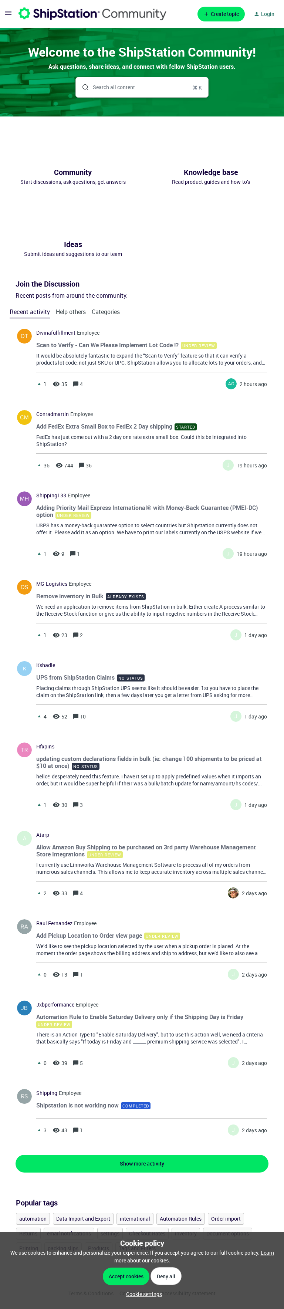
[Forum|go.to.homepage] (92, 13)
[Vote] (39, 384)
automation (33, 1218)
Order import (226, 1218)
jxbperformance (55, 1004)
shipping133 (51, 495)
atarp (42, 835)
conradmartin (52, 414)
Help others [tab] (71, 312)
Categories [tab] (106, 312)
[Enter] (82, 87)
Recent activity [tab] (30, 312)
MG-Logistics (51, 583)
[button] (142, 1294)
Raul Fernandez (54, 923)
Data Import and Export (83, 1218)
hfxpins (45, 746)
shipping (46, 1093)
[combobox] (142, 87)
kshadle (45, 665)
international (135, 1218)
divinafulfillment (55, 332)
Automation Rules (181, 1218)
